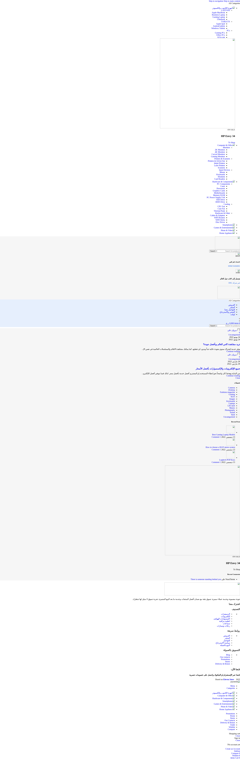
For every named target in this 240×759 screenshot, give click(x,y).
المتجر (227, 638)
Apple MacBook (218, 12)
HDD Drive (220, 202)
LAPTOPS (225, 10)
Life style (231, 406)
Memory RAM (219, 195)
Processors (221, 188)
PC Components (223, 184)
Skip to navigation (216, 1)
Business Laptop (218, 15)
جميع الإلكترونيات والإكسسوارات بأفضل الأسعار (218, 368)
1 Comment (216, 437)
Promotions (225, 659)
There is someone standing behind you (206, 579)
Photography (230, 410)
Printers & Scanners (222, 159)
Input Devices (224, 170)
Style (233, 415)
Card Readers (219, 179)
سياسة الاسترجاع (223, 643)
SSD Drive (220, 200)
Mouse (222, 172)
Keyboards (220, 174)
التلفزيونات (225, 616)
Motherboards (219, 193)
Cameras (231, 388)
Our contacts (225, 657)
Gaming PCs (220, 33)
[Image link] (202, 595)
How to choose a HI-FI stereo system (220, 447)
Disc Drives (220, 222)
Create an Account (232, 749)
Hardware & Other (222, 213)
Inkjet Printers (219, 163)
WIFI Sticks (220, 220)
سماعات (226, 623)
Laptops (232, 403)
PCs (228, 30)
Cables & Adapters (217, 215)
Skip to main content (232, 1)
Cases (222, 186)
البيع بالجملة (225, 645)
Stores (227, 662)
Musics (232, 408)
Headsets (221, 177)
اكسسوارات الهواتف (222, 619)
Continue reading (233, 351)
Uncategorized (234, 335)
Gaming (232, 394)
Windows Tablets (218, 28)
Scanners (221, 168)
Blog (228, 655)
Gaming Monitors (218, 156)
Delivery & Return (222, 664)
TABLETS (225, 21)
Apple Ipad (220, 24)
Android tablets (219, 26)
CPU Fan (221, 206)
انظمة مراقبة (224, 621)
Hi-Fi (233, 397)
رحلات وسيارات (223, 626)
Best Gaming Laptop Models (223, 435)
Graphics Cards (219, 191)
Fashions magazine (227, 392)
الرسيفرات (225, 614)
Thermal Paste (219, 211)
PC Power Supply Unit (216, 197)
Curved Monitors (218, 154)
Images (232, 399)
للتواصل (226, 640)
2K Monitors (220, 150)
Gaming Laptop (218, 17)
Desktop (231, 390)
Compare (231, 729)
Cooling (227, 204)
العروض (226, 636)
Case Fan (221, 209)
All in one (221, 37)
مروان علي (232, 330)
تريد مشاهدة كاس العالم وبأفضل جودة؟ (221, 344)
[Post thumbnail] (230, 432)
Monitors (226, 147)
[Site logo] (227, 249)
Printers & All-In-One (216, 161)
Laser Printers (219, 165)
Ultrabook (221, 19)
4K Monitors (220, 152)
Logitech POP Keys (227, 460)
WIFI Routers (219, 218)
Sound (232, 412)
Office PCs (220, 35)
